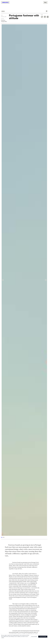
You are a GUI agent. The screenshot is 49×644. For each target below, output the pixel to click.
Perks (20, 586)
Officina (11, 587)
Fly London (25, 573)
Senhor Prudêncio (22, 584)
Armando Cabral (32, 584)
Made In (18, 575)
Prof (22, 575)
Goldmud (26, 575)
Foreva (14, 575)
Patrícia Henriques (18, 587)
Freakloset (15, 584)
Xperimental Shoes (26, 586)
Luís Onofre (15, 573)
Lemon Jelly (15, 586)
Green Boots (27, 587)
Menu (45, 2)
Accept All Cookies (43, 636)
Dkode (10, 576)
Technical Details (34, 636)
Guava (10, 586)
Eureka (35, 575)
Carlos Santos (31, 573)
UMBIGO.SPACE (5, 2)
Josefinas (34, 586)
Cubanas (31, 575)
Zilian (20, 573)
